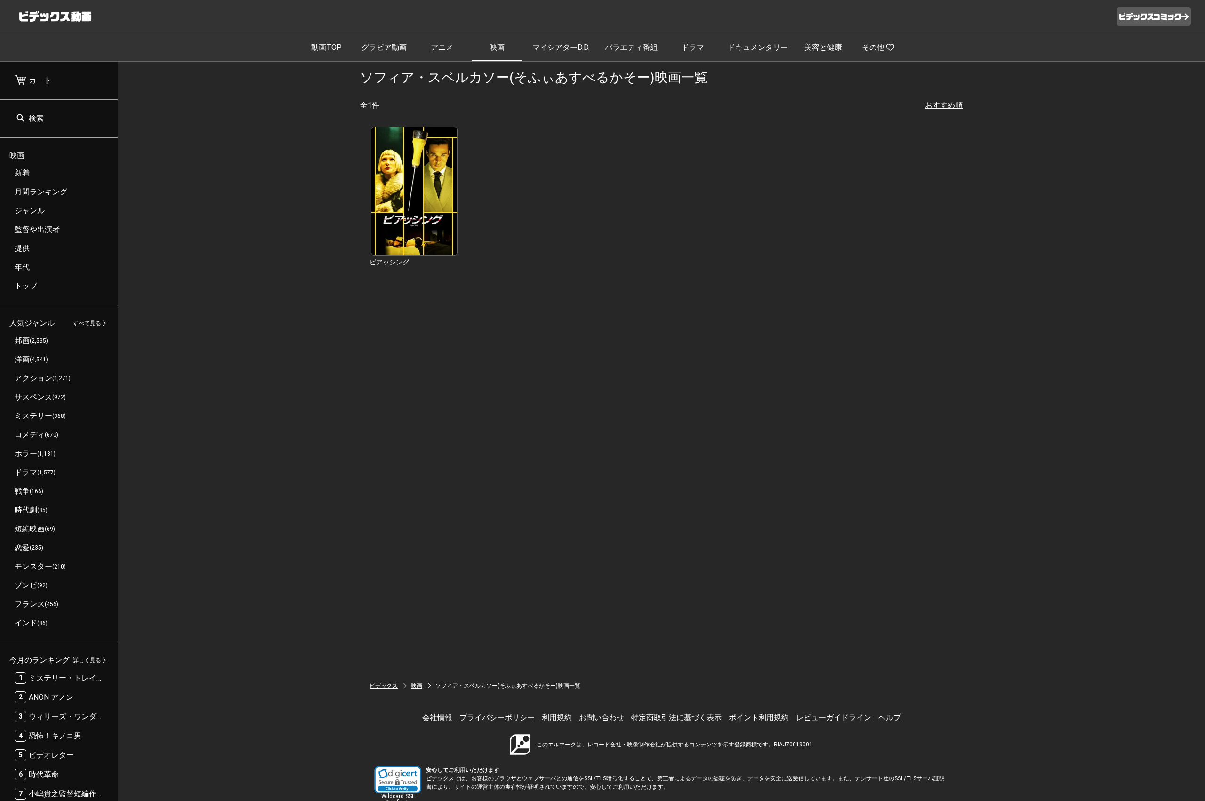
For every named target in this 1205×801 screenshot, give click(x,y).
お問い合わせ (601, 717)
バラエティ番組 (631, 47)
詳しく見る (87, 660)
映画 (497, 47)
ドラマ (693, 47)
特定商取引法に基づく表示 (676, 717)
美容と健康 (823, 47)
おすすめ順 (944, 105)
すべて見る (87, 323)
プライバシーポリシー (497, 717)
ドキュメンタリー (758, 47)
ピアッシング (389, 262)
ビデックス (384, 685)
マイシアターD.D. (561, 47)
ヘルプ (889, 717)
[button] (397, 779)
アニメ (442, 47)
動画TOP (326, 47)
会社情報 (437, 717)
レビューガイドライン (833, 717)
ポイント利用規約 (759, 717)
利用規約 (557, 717)
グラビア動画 (384, 47)
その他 (873, 47)
